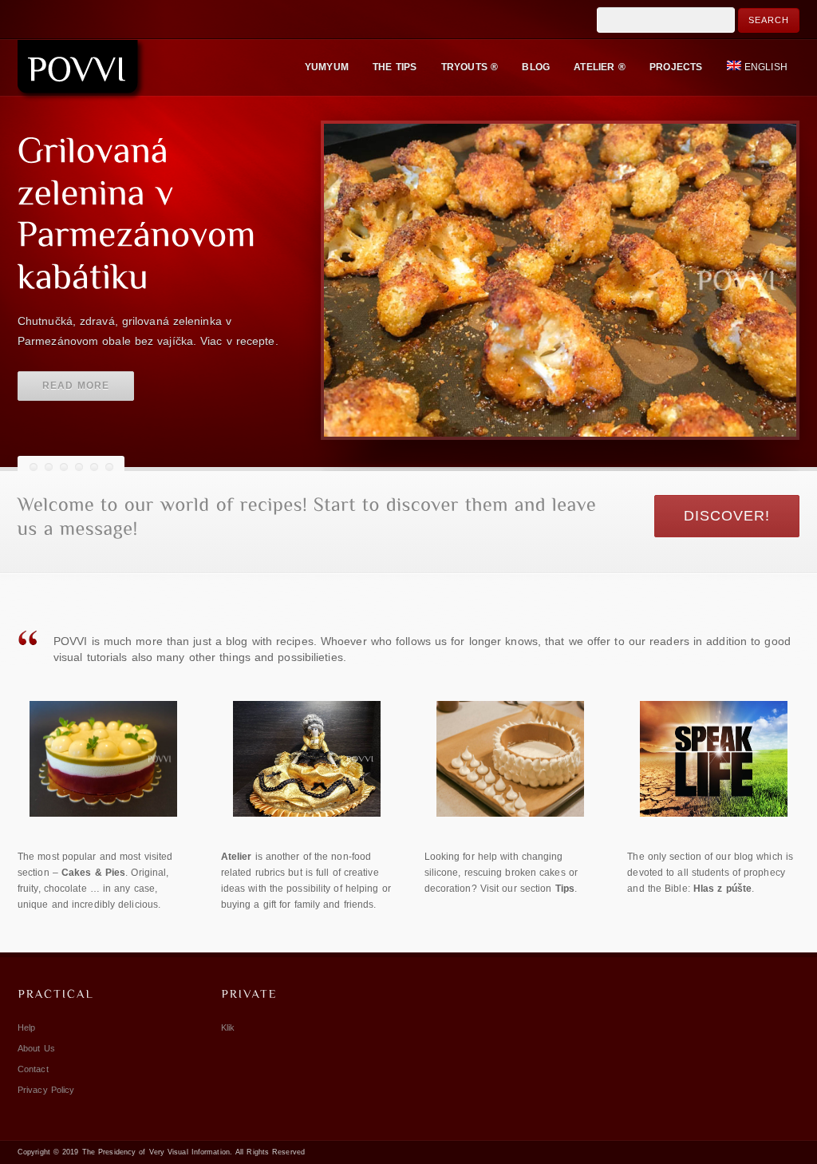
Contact (33, 1069)
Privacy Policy (46, 1090)
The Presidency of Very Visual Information (156, 1152)
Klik (228, 1027)
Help (26, 1027)
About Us (36, 1048)
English (765, 67)
